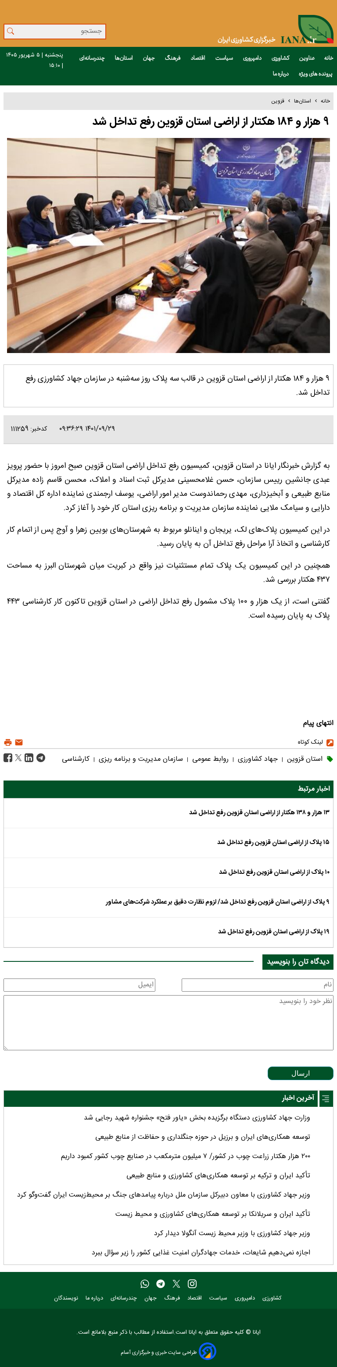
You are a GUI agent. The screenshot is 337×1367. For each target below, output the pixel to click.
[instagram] (192, 1284)
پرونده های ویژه (316, 74)
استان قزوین (304, 759)
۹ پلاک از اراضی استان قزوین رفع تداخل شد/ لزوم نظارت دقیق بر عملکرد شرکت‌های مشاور (218, 902)
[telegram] (160, 1284)
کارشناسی (76, 759)
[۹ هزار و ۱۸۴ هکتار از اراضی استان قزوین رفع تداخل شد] (39, 758)
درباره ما (281, 74)
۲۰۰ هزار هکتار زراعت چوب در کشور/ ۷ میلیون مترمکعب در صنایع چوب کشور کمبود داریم (185, 1156)
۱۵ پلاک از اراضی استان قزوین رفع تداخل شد (273, 842)
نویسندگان (67, 1298)
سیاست (224, 58)
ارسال (300, 1073)
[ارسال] (17, 743)
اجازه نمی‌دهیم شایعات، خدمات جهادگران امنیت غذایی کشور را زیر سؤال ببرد (201, 1253)
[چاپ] (8, 743)
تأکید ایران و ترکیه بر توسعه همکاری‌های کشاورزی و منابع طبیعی (218, 1176)
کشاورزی (281, 58)
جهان (149, 58)
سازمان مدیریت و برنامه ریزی (140, 759)
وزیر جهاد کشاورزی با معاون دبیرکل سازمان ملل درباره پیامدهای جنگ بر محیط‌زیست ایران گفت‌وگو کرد (163, 1195)
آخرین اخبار (298, 1098)
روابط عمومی (209, 759)
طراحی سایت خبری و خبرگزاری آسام (159, 1352)
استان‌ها (124, 58)
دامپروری (252, 58)
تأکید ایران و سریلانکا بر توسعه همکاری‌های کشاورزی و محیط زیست (212, 1214)
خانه (328, 58)
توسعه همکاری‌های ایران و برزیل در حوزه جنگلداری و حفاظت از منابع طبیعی (202, 1137)
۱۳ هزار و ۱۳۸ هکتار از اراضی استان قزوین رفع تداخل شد (259, 813)
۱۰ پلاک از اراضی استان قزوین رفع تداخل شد (274, 872)
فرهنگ (173, 58)
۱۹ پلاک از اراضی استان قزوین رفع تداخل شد (274, 932)
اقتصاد (198, 58)
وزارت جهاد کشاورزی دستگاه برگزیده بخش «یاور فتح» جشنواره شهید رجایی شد (197, 1118)
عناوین (307, 58)
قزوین (277, 101)
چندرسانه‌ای (92, 58)
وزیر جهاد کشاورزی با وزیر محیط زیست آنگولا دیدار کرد (232, 1234)
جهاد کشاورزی (257, 759)
